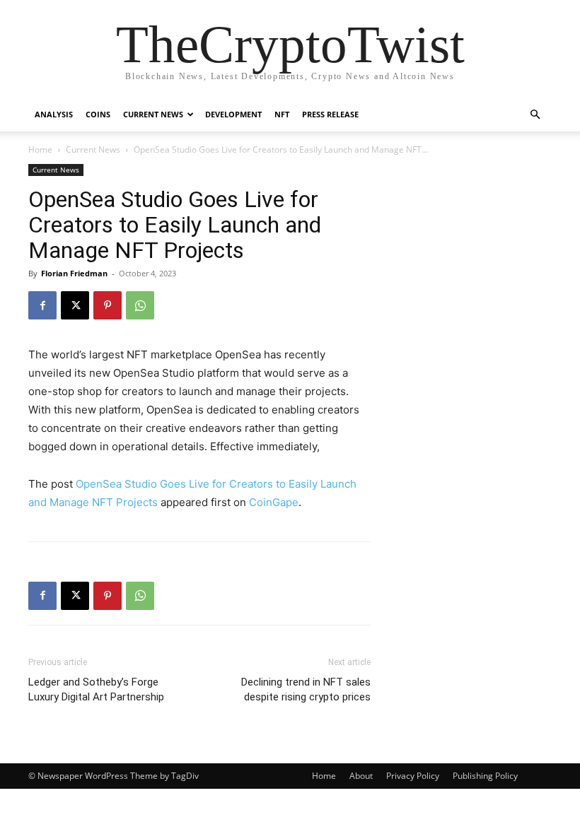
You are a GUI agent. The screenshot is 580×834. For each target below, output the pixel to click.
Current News (153, 114)
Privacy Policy (412, 776)
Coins (98, 114)
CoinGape (273, 502)
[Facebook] (42, 305)
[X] (75, 305)
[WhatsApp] (140, 305)
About (361, 776)
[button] (535, 115)
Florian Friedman (74, 273)
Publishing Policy (485, 776)
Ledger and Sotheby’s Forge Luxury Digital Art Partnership (96, 689)
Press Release (330, 114)
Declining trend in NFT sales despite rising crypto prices (306, 689)
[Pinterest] (107, 305)
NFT (281, 114)
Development (233, 114)
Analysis (54, 114)
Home (40, 149)
